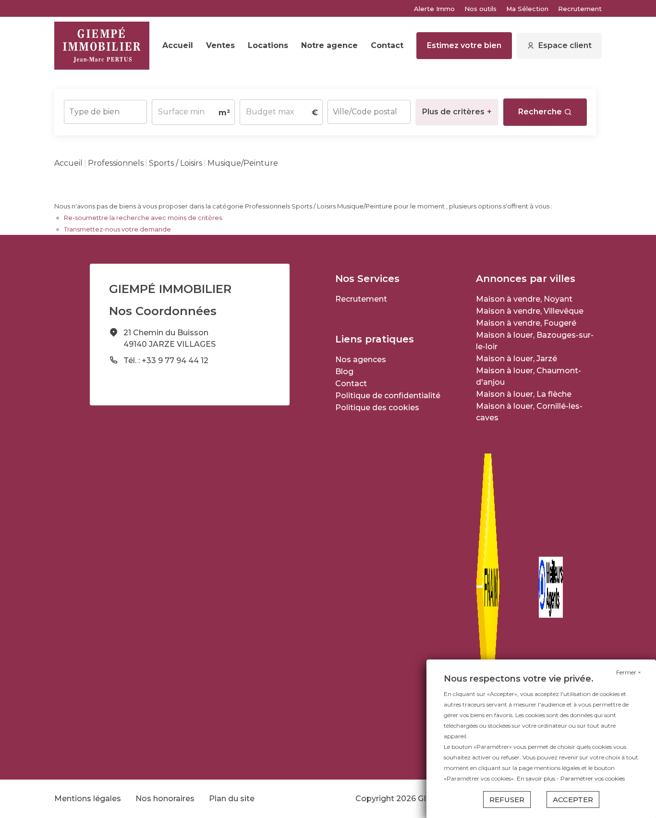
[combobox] (105, 112)
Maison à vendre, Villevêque (529, 311)
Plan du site (232, 798)
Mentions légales (87, 798)
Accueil (177, 45)
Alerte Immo (434, 8)
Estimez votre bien (464, 45)
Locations (268, 45)
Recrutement (580, 8)
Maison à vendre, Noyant (524, 299)
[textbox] (105, 108)
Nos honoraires (164, 798)
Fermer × (628, 672)
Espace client (565, 45)
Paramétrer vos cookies (592, 778)
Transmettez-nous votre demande (117, 229)
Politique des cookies (377, 407)
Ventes (220, 45)
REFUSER (506, 799)
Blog (344, 371)
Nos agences (360, 359)
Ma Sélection (527, 8)
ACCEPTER (573, 799)
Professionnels (116, 163)
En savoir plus (537, 778)
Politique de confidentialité (387, 395)
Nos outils (480, 8)
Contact (387, 45)
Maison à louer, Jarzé (516, 358)
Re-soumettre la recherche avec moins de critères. (143, 217)
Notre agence (329, 45)
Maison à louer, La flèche (523, 394)
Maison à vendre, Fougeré (526, 323)
